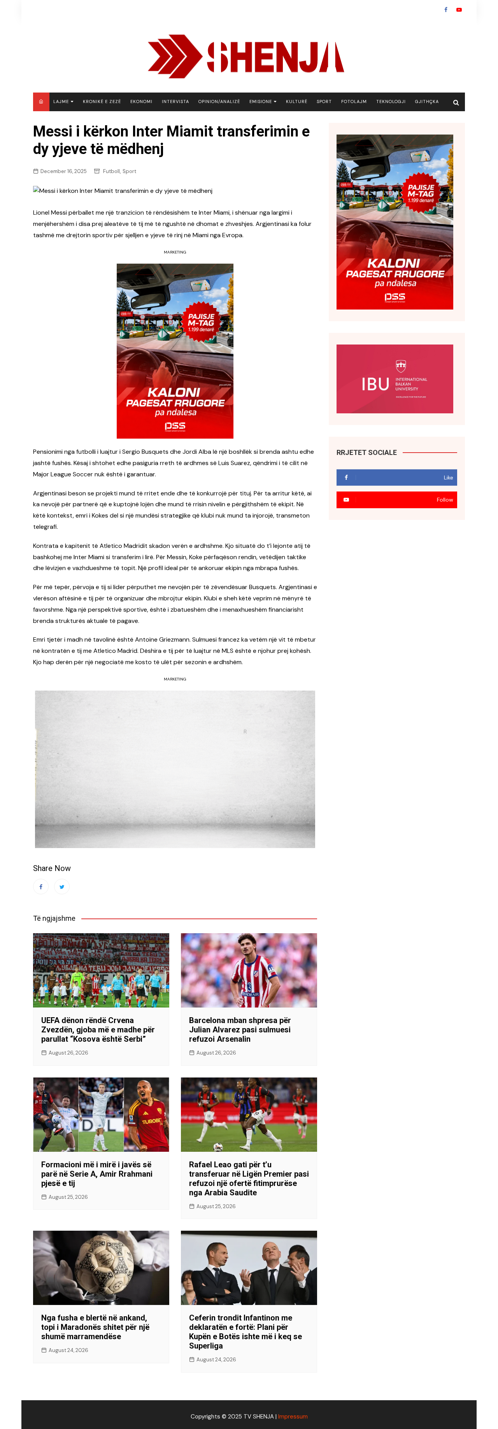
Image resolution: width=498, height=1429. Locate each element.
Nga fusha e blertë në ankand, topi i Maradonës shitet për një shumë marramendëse (95, 1327)
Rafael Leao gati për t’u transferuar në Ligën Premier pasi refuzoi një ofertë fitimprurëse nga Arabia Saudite (249, 1178)
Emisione (260, 101)
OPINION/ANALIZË (219, 101)
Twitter (62, 886)
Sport (324, 101)
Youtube (459, 10)
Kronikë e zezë (102, 101)
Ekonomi (141, 101)
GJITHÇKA (427, 101)
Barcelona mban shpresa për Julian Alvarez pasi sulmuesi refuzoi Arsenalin (240, 1030)
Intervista (175, 101)
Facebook (446, 10)
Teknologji (391, 101)
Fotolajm (354, 101)
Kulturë (296, 101)
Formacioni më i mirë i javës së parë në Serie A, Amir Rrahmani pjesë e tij (97, 1174)
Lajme (61, 101)
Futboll (111, 171)
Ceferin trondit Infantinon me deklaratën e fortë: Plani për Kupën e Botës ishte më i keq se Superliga (245, 1331)
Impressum (293, 1416)
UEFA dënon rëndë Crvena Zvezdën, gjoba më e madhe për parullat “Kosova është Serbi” (98, 1030)
